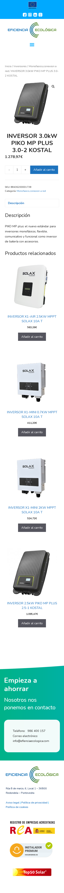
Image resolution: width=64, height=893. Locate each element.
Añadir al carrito (44, 170)
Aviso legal (12, 802)
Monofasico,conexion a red (31, 191)
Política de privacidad (34, 802)
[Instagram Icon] (29, 14)
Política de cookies (17, 807)
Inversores (20, 66)
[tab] (32, 203)
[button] (32, 44)
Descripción (16, 203)
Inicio (8, 66)
